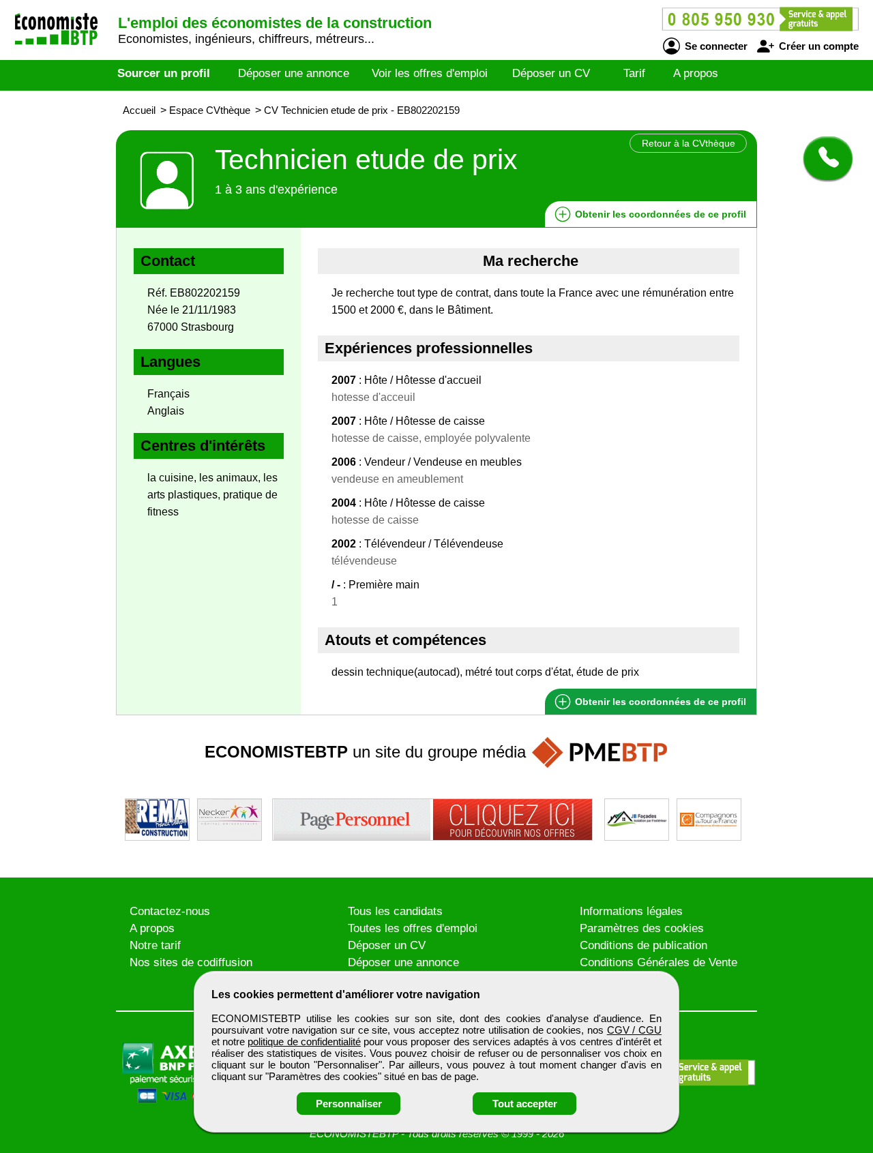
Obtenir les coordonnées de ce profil (659, 701)
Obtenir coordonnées (659, 214)
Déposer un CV (551, 73)
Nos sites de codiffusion (191, 962)
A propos (695, 73)
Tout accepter (524, 1103)
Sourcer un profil (163, 73)
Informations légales (631, 911)
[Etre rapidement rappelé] (822, 158)
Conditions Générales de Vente (658, 962)
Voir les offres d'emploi (430, 73)
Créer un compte (817, 46)
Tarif (634, 73)
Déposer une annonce (293, 73)
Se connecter (715, 46)
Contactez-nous (170, 911)
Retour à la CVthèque (688, 143)
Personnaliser (349, 1103)
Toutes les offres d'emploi (412, 928)
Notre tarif (155, 945)
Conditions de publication (643, 945)
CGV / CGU (634, 1030)
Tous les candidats (395, 911)
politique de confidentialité (304, 1041)
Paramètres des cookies (642, 928)
